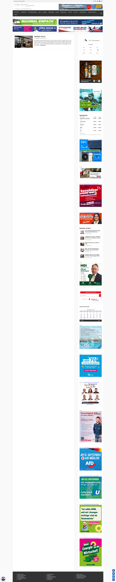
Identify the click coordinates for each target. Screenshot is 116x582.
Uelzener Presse (80, 578)
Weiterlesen (43, 45)
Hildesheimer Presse (81, 576)
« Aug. (81, 320)
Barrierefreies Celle (81, 575)
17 (87, 315)
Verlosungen (51, 12)
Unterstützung (50, 574)
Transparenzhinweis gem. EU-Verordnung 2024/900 (24, 25)
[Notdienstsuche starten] (100, 295)
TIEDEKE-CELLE (39, 36)
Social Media (82, 12)
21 (100, 315)
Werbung (49, 575)
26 (93, 317)
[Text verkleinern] (113, 573)
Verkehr (70, 12)
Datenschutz (50, 578)
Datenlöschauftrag (51, 576)
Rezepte (45, 12)
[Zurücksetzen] (113, 579)
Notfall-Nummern (92, 12)
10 (87, 314)
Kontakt (15, 14)
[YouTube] (99, 1)
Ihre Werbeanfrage (22, 578)
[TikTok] (97, 1)
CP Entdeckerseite (32, 12)
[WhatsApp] (101, 1)
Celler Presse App (22, 575)
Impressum (49, 579)
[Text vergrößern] (113, 570)
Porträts (44, 38)
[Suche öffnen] (101, 13)
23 (84, 317)
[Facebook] (94, 1)
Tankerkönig (83, 134)
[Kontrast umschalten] (113, 576)
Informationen (21, 576)
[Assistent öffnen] (3, 579)
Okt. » (99, 320)
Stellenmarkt (63, 12)
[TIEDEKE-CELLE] (24, 47)
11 (90, 314)
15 (81, 315)
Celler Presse (21, 574)
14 (100, 314)
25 (90, 317)
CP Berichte (23, 12)
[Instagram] (95, 1)
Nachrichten (16, 12)
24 (87, 317)
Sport (39, 12)
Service (75, 12)
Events (57, 12)
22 (81, 317)
